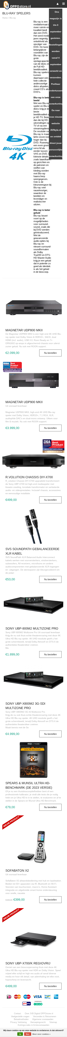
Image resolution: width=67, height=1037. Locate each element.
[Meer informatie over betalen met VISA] (37, 996)
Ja (20, 1034)
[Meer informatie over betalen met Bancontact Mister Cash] (48, 996)
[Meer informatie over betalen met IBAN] (38, 1003)
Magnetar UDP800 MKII (24, 330)
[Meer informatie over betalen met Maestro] (27, 996)
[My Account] (57, 4)
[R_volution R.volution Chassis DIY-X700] (33, 453)
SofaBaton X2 (17, 870)
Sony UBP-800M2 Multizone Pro (31, 628)
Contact (17, 1013)
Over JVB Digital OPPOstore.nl (39, 1013)
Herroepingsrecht (38, 1022)
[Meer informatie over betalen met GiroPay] (26, 1003)
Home (5, 18)
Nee (27, 1034)
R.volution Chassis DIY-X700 (29, 477)
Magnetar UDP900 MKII (24, 402)
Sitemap (53, 1022)
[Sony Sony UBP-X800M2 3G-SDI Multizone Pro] (33, 680)
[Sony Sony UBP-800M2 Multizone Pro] (33, 605)
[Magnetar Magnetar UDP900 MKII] (33, 378)
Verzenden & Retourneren (44, 1016)
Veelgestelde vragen (20, 1016)
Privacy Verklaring (18, 1022)
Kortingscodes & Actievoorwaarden (33, 1025)
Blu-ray (13, 18)
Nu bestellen (50, 353)
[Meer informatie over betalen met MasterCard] (17, 996)
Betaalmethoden (21, 1019)
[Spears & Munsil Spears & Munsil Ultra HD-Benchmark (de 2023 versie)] (33, 759)
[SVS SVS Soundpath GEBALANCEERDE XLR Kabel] (33, 525)
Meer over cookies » (41, 1034)
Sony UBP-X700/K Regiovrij (27, 963)
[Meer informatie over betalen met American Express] (56, 996)
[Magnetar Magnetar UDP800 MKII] (33, 306)
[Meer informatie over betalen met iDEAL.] (9, 996)
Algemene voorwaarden (42, 1019)
